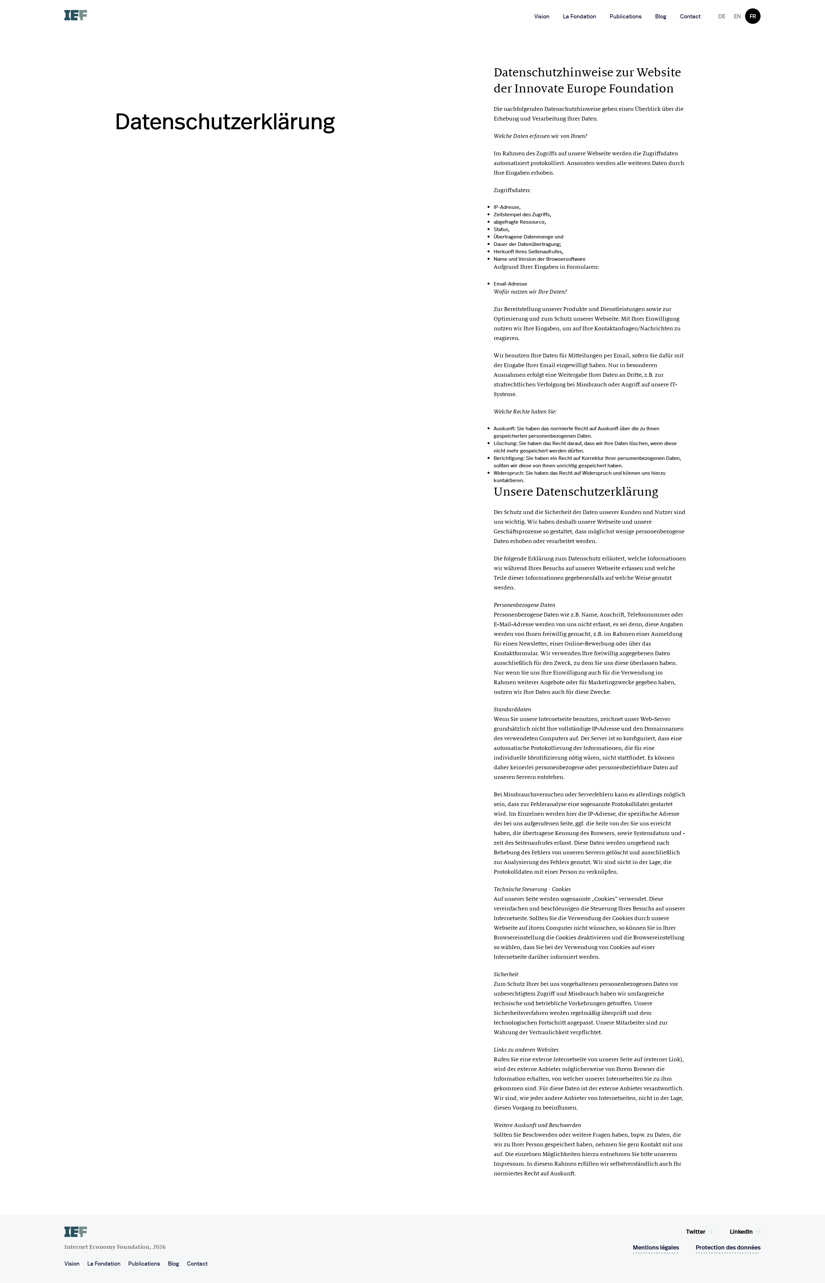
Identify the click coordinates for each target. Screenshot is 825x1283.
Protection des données (728, 1247)
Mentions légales (656, 1247)
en (737, 16)
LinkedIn (741, 1231)
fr (753, 16)
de (721, 16)
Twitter (695, 1231)
